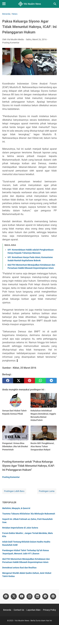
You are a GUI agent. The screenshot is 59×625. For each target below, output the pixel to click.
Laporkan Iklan (33, 610)
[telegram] (51, 380)
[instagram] (29, 596)
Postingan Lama (46, 491)
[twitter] (18, 380)
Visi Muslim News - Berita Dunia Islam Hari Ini (33, 621)
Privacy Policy (49, 610)
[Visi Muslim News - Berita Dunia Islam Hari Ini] (29, 4)
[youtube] (22, 596)
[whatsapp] (40, 380)
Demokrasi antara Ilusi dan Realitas (19, 567)
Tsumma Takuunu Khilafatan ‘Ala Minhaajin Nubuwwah (28, 513)
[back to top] (53, 618)
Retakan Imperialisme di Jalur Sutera (20, 527)
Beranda (7, 610)
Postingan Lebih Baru (14, 491)
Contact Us (19, 610)
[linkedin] (37, 596)
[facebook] (7, 380)
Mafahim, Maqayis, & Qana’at (16, 508)
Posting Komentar (10, 42)
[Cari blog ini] (55, 4)
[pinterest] (29, 380)
